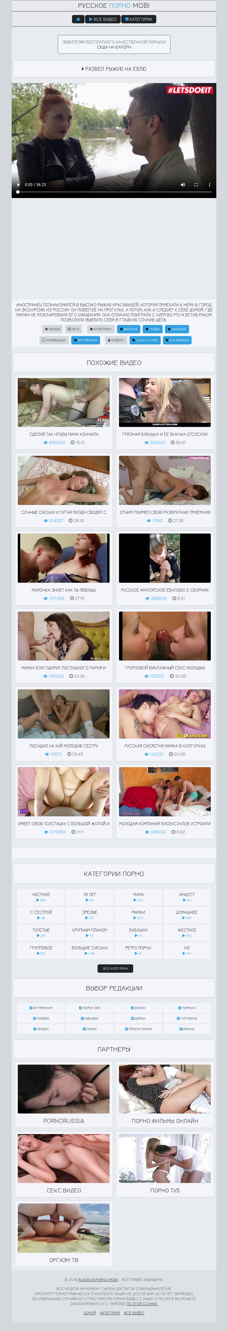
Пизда (154, 329)
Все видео (105, 19)
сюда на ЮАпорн (114, 46)
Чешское (178, 329)
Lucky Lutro (146, 340)
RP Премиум (87, 340)
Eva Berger (178, 340)
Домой (90, 1312)
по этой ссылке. (142, 1303)
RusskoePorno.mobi (98, 1279)
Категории (140, 19)
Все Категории (115, 968)
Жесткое (130, 329)
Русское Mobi (114, 5)
